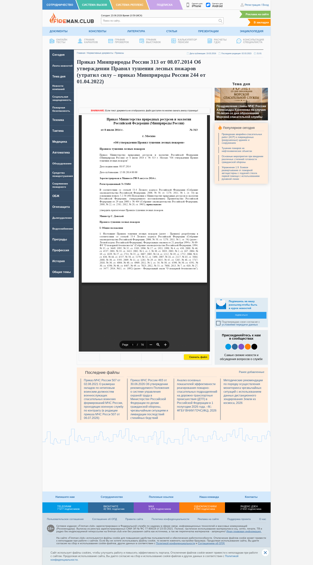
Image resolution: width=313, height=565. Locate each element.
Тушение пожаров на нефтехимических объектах (237, 149)
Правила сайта (134, 519)
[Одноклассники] (110, 357)
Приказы (119, 53)
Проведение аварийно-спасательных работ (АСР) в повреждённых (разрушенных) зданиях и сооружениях (242, 138)
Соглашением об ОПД (211, 543)
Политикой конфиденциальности (175, 543)
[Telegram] (151, 357)
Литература (136, 31)
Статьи (171, 31)
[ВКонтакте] (89, 357)
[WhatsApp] (131, 357)
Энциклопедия (251, 31)
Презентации (208, 31)
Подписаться (241, 315)
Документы (59, 31)
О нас (262, 519)
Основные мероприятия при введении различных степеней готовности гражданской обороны (242, 159)
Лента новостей (62, 65)
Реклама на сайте (257, 14)
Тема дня (58, 76)
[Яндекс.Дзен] (254, 347)
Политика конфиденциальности (170, 519)
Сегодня (58, 54)
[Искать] (220, 21)
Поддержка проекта (239, 519)
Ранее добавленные (251, 371)
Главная (81, 53)
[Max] (241, 347)
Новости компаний (58, 87)
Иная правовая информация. (244, 531)
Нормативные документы (100, 53)
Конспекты (97, 31)
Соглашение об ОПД (104, 519)
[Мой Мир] (172, 357)
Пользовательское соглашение (65, 519)
